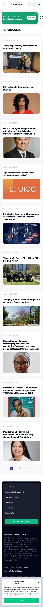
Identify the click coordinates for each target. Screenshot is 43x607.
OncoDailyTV (9, 513)
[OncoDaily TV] (33, 578)
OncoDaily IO (9, 503)
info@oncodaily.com (16, 571)
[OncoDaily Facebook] (19, 578)
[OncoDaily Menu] (4, 4)
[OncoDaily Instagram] (26, 578)
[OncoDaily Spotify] (5, 585)
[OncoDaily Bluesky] (19, 585)
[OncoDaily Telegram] (12, 585)
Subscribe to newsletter (21, 522)
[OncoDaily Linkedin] (5, 578)
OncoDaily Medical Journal (14, 492)
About (11, 593)
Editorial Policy (29, 593)
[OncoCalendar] (39, 4)
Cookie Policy (17, 597)
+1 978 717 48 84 (22, 568)
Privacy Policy (18, 593)
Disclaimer (26, 597)
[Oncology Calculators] (29, 4)
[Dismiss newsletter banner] (35, 14)
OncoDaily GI (9, 508)
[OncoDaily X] (12, 578)
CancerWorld (9, 487)
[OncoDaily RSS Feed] (33, 585)
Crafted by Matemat (21, 602)
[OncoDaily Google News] (26, 585)
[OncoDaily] (17, 4)
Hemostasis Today (11, 497)
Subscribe (31, 17)
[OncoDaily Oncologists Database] (34, 4)
